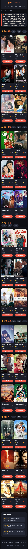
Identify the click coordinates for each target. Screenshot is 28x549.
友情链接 (17, 542)
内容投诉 (23, 542)
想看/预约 (7, 61)
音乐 (10, 225)
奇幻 (24, 321)
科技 (24, 417)
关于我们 (4, 542)
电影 (8, 6)
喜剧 (24, 31)
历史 (19, 417)
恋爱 (19, 321)
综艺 (16, 6)
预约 (23, 6)
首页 (4, 6)
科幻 (19, 31)
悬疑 (24, 127)
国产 (13, 127)
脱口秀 (15, 225)
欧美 (19, 127)
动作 (13, 31)
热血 (13, 321)
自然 (13, 417)
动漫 (20, 6)
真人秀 (4, 225)
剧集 (12, 6)
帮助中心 (11, 542)
